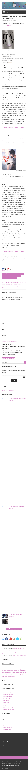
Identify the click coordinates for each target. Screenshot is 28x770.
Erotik (17, 273)
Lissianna (14, 20)
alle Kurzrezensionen (14, 629)
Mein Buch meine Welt (8, 694)
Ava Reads (6, 700)
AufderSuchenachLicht (16, 667)
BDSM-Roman (16, 670)
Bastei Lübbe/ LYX (8, 25)
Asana (6, 676)
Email (3, 329)
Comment (4, 302)
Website (4, 335)
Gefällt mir (6, 271)
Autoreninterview (8, 672)
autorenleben (22, 672)
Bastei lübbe (5, 273)
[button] (3, 269)
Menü (7, 12)
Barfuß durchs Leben (9, 670)
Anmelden (5, 723)
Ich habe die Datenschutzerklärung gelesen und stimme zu (13, 347)
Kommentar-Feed (7, 727)
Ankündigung (10, 676)
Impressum (6, 745)
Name (3, 323)
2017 (24, 674)
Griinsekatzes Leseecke (9, 692)
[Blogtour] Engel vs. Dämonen (19, 655)
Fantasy (22, 273)
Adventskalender (9, 674)
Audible (21, 674)
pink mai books (7, 698)
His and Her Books (7, 696)
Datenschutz (6, 741)
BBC (14, 676)
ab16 (11, 667)
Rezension (4, 277)
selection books (7, 704)
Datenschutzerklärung (7, 344)
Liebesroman (14, 275)
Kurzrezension (6, 275)
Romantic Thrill (12, 277)
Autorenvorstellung (16, 674)
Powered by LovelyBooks (8, 390)
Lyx (19, 275)
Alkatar (3, 676)
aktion (22, 670)
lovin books (6, 702)
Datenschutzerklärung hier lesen (9, 341)
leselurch (5, 706)
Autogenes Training (5, 667)
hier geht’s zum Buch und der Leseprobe (14, 127)
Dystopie (12, 273)
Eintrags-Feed (6, 725)
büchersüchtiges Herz (8, 709)
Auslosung (4, 674)
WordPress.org (7, 729)
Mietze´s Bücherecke (8, 707)
